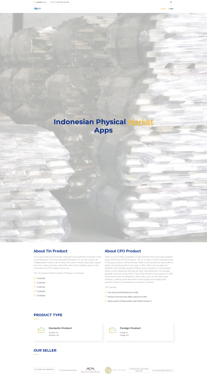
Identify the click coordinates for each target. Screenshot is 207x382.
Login (171, 9)
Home (163, 9)
